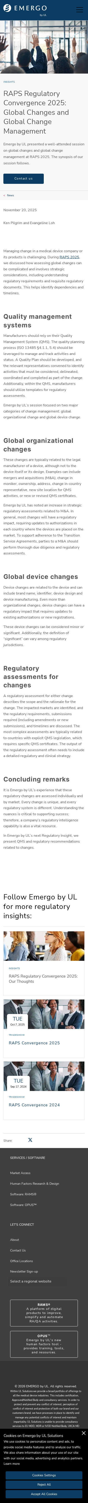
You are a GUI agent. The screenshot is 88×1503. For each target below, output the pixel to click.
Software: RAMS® (23, 1194)
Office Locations (21, 1261)
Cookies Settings (44, 1475)
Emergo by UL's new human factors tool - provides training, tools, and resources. (44, 1344)
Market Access (20, 1173)
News (10, 195)
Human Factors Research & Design (34, 1184)
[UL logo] (25, 10)
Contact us (23, 178)
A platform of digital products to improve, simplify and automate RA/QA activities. (44, 1313)
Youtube (38, 1376)
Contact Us (18, 1250)
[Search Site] (71, 10)
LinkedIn (49, 1376)
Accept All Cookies (44, 1494)
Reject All (44, 1484)
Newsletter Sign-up (24, 1271)
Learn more (12, 1464)
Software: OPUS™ (23, 1205)
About (14, 1240)
